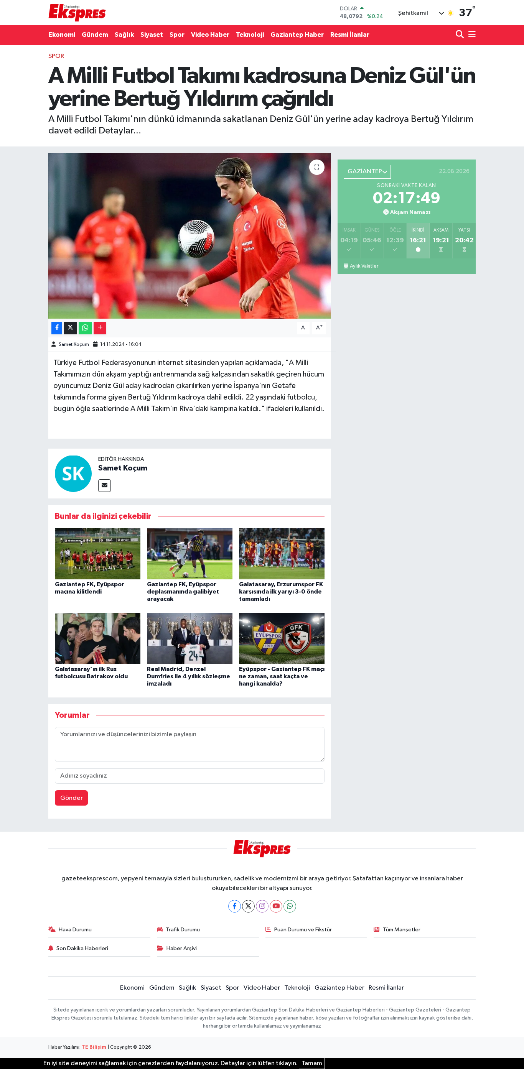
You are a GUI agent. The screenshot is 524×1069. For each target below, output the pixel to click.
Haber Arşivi (181, 948)
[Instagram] (262, 906)
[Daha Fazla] (100, 328)
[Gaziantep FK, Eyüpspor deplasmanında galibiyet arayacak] (189, 553)
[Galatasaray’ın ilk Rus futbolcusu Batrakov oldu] (97, 638)
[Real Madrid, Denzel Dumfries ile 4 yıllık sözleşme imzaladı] (189, 638)
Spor (177, 34)
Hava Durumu (75, 929)
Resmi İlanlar (349, 34)
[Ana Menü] (470, 35)
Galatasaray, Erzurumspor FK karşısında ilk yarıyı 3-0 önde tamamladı (281, 591)
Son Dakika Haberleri (82, 948)
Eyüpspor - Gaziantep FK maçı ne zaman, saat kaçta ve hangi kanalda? (282, 676)
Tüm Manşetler (401, 929)
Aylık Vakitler (364, 266)
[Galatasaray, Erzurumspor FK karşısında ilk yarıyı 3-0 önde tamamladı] (282, 553)
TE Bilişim (94, 1047)
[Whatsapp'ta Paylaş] (85, 328)
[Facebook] (234, 906)
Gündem (95, 34)
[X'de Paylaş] (70, 328)
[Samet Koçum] (73, 473)
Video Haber (210, 34)
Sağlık (124, 34)
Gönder (71, 798)
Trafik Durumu (183, 929)
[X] (248, 906)
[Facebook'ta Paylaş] (56, 328)
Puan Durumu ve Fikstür (303, 929)
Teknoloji (250, 34)
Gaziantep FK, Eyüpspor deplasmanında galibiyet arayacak (183, 591)
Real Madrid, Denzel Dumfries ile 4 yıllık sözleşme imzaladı (188, 676)
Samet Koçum (74, 344)
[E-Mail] (104, 485)
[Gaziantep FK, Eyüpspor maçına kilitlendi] (97, 553)
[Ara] (460, 35)
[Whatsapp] (289, 906)
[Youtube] (276, 906)
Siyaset (151, 34)
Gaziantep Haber (297, 34)
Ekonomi (61, 34)
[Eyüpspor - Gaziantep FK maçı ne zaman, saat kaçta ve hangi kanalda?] (282, 638)
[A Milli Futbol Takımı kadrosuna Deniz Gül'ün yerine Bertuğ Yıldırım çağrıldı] (189, 236)
